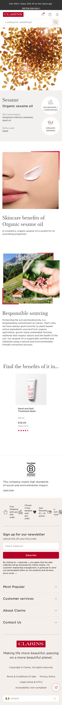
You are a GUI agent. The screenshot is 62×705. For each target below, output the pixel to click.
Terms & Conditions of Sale (21, 676)
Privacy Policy (47, 676)
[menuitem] (43, 14)
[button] (31, 587)
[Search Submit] (55, 22)
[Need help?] (56, 687)
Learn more (8, 490)
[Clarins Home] (13, 14)
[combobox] (31, 698)
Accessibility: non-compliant (31, 687)
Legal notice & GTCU (31, 682)
